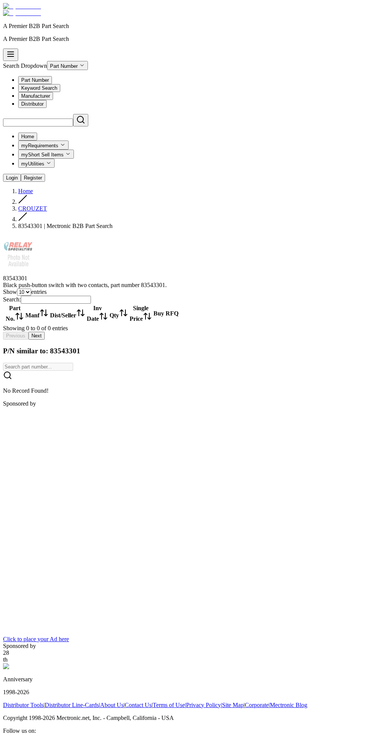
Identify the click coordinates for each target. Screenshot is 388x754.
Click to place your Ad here (36, 639)
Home (27, 136)
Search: (12, 299)
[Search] (80, 120)
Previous (15, 336)
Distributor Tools (23, 705)
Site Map (233, 705)
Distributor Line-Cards (72, 705)
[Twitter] (25, 747)
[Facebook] (7, 747)
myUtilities (32, 164)
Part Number (64, 66)
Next (36, 336)
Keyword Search (39, 88)
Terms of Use (169, 705)
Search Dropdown (25, 65)
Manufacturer (35, 96)
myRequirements (39, 145)
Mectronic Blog (288, 705)
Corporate (257, 705)
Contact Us (138, 705)
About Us (112, 705)
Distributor (32, 104)
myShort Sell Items (42, 155)
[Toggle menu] (10, 54)
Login (12, 178)
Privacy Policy (203, 705)
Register (33, 178)
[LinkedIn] (16, 747)
